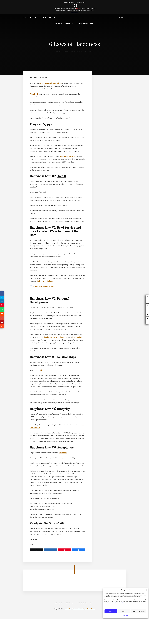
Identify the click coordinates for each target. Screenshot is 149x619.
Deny (124, 611)
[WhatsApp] (2, 309)
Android (80, 337)
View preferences (138, 611)
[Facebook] (2, 293)
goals (58, 51)
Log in (93, 609)
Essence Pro (68, 609)
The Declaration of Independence (50, 83)
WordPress (88, 609)
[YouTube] (2, 322)
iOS (73, 337)
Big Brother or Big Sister (44, 281)
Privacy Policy (125, 615)
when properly (67, 156)
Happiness (65, 51)
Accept (110, 611)
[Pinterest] (2, 305)
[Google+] (2, 318)
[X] (2, 297)
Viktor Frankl (34, 94)
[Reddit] (2, 314)
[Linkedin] (2, 301)
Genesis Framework (78, 609)
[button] (145, 590)
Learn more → (74, 12)
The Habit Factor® (39, 17)
